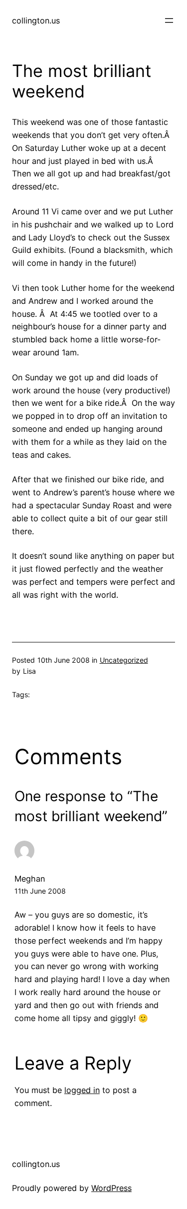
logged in (82, 1090)
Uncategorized (124, 660)
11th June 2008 (40, 891)
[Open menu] (169, 20)
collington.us (36, 20)
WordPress (111, 1188)
